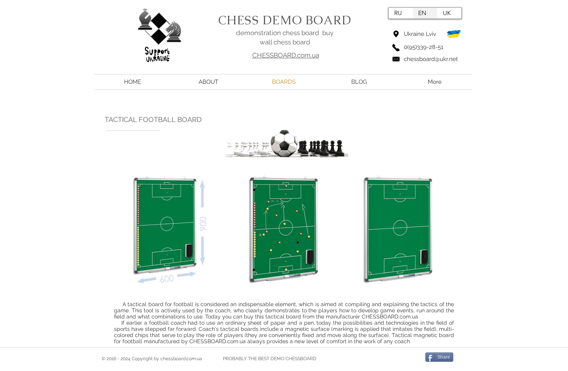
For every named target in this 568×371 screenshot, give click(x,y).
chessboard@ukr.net (431, 59)
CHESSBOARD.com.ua (285, 55)
